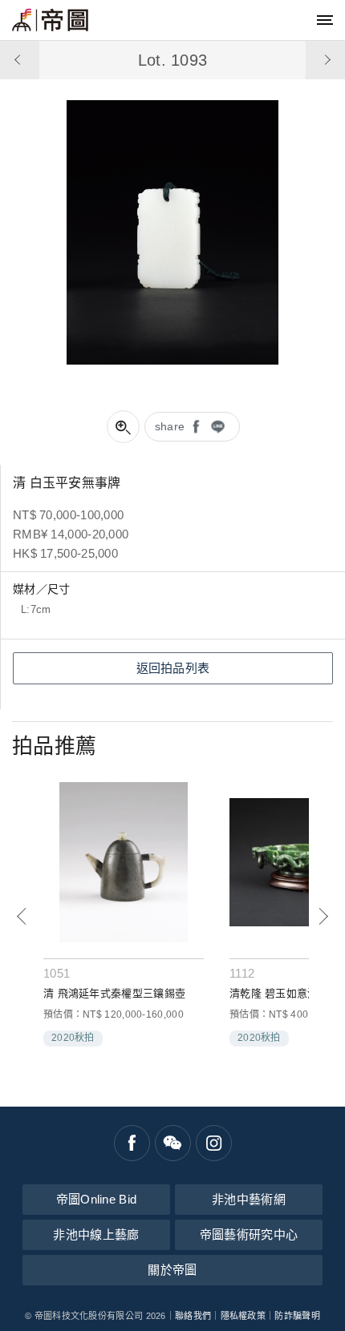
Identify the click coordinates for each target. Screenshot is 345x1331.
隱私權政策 (243, 1316)
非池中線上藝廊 (96, 1234)
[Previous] (22, 916)
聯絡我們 (193, 1316)
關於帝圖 (172, 1270)
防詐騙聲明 (297, 1316)
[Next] (323, 916)
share (170, 426)
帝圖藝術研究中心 (249, 1234)
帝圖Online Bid (96, 1199)
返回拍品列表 (173, 668)
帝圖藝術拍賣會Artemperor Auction (50, 20)
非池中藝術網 (249, 1199)
